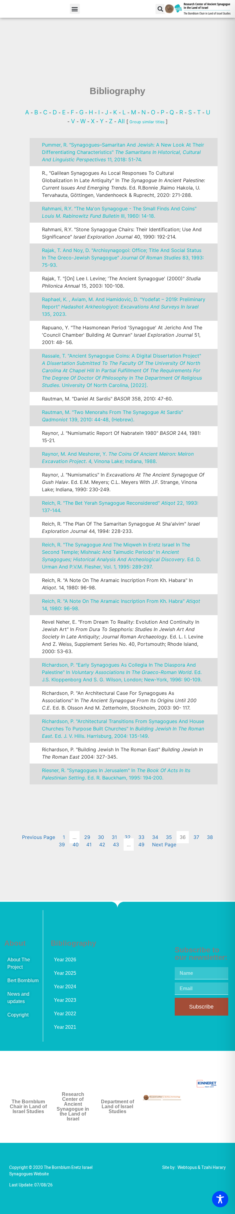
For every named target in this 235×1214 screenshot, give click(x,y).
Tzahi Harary (213, 1167)
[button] (75, 9)
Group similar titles (147, 122)
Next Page (164, 844)
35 (169, 837)
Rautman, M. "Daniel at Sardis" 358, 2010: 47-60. (107, 399)
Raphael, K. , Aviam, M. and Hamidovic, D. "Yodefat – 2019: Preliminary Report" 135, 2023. (123, 306)
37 (196, 837)
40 (76, 844)
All (122, 121)
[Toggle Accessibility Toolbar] (220, 1199)
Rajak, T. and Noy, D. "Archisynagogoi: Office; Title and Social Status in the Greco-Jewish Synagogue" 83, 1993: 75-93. (123, 257)
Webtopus (187, 1167)
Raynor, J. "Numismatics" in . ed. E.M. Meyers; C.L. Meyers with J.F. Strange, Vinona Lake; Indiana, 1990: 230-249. (123, 482)
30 (101, 837)
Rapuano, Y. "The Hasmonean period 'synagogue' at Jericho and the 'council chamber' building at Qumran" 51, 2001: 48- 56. (122, 334)
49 (141, 844)
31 (114, 837)
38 (210, 837)
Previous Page (38, 837)
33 (141, 837)
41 (88, 844)
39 (62, 844)
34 (155, 837)
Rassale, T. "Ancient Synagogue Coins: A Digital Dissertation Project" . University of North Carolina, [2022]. (122, 370)
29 (87, 837)
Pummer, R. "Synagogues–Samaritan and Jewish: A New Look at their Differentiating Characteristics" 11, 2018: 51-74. (123, 152)
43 (116, 844)
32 (128, 837)
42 (102, 844)
